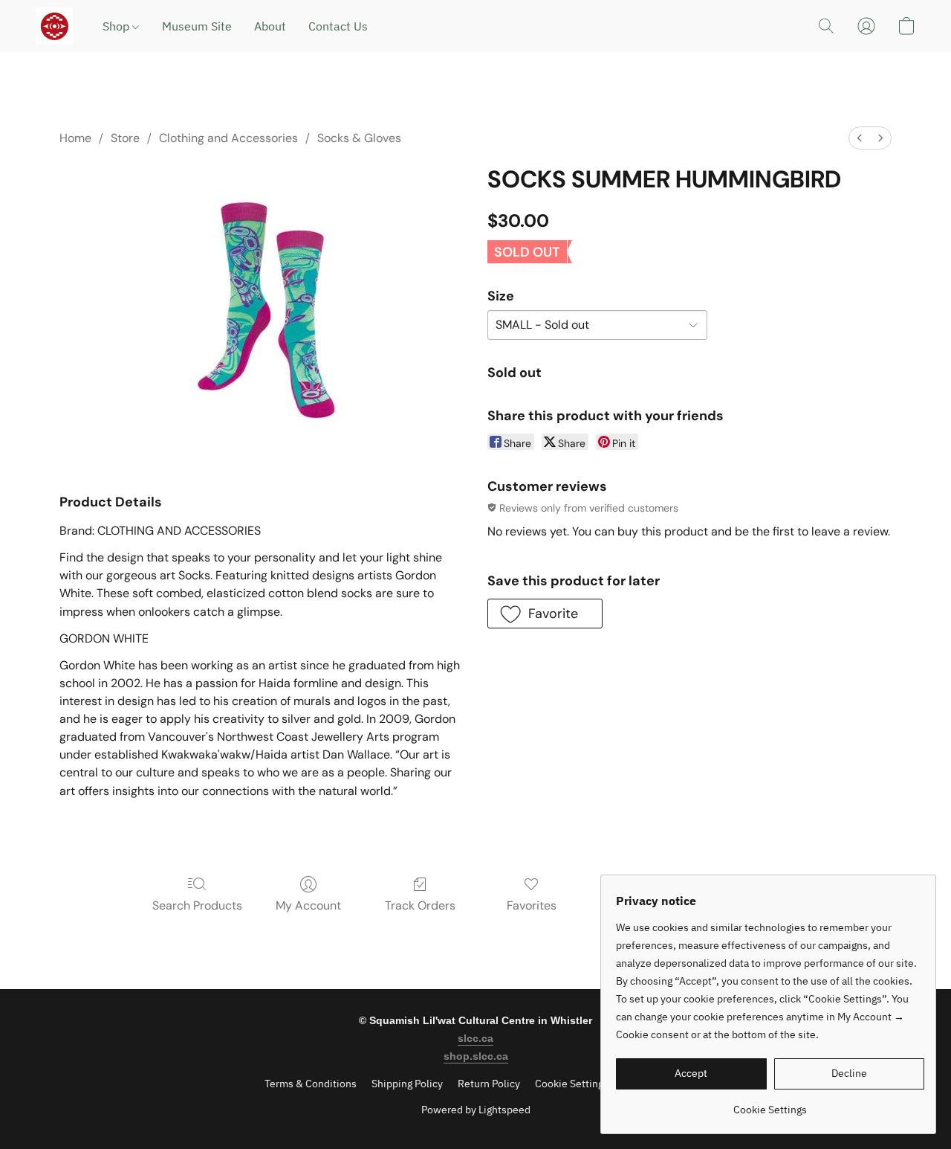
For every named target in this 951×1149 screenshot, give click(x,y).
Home (75, 138)
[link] (770, 1104)
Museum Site (197, 26)
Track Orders (420, 905)
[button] (54, 26)
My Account (308, 905)
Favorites (531, 905)
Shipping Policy (407, 1083)
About (270, 26)
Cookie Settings (571, 1083)
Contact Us (338, 26)
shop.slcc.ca (476, 1056)
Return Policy (489, 1083)
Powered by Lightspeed (475, 1109)
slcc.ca (475, 1038)
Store (125, 138)
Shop (117, 26)
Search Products (197, 905)
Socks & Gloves (359, 138)
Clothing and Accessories (228, 138)
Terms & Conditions (310, 1083)
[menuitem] (859, 138)
